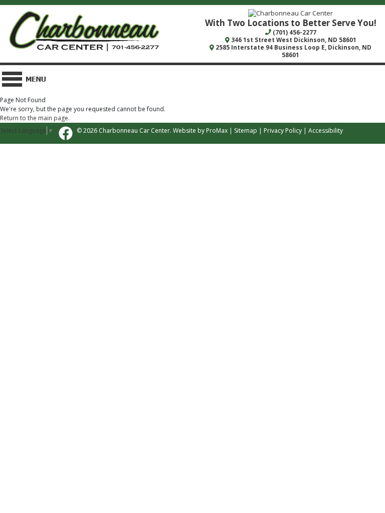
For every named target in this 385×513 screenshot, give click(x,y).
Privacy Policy (283, 130)
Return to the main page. (35, 118)
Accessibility (325, 130)
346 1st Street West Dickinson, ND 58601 (293, 40)
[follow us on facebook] (66, 133)
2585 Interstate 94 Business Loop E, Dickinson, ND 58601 (292, 51)
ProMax (217, 130)
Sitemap (245, 130)
